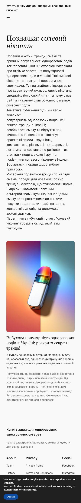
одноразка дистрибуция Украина (52, 359)
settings (31, 489)
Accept (11, 496)
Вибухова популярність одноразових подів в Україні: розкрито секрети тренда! (40, 343)
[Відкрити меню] (8, 18)
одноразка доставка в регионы (26, 363)
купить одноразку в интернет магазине (34, 354)
